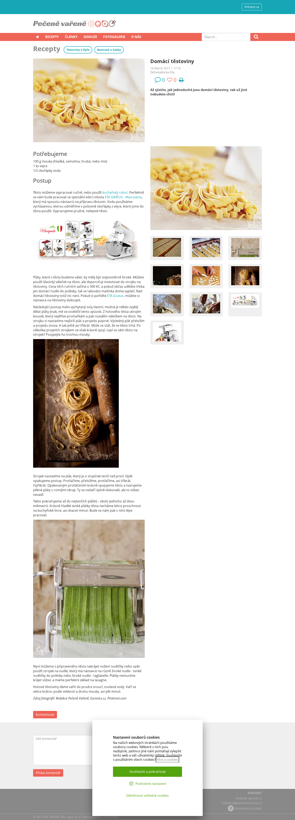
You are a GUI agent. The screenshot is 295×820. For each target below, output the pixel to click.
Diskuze (90, 37)
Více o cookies (167, 759)
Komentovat (45, 714)
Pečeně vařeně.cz (249, 798)
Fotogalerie (114, 37)
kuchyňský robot (115, 192)
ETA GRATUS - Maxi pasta (123, 197)
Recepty (52, 37)
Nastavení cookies (248, 808)
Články (71, 37)
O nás (136, 37)
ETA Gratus (115, 295)
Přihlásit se (251, 7)
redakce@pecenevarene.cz (242, 803)
